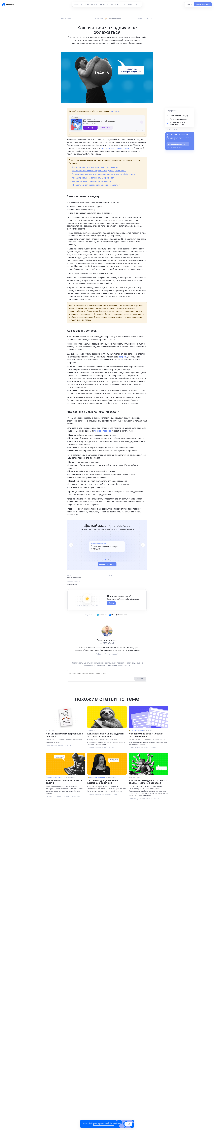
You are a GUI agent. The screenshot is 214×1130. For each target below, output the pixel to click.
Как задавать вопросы (178, 119)
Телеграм (103, 615)
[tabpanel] (107, 546)
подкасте (114, 111)
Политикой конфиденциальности (103, 1125)
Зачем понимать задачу (179, 115)
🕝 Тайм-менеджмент (54, 777)
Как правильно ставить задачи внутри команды (95, 167)
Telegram (100, 654)
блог (69, 19)
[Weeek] (7, 4)
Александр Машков (74, 577)
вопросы (123, 357)
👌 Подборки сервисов (96, 777)
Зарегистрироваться (107, 564)
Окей (128, 1124)
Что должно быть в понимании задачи (177, 123)
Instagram (111, 654)
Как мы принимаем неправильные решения (93, 178)
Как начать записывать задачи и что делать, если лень (99, 171)
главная (64, 19)
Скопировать (123, 615)
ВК (112, 615)
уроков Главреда (102, 431)
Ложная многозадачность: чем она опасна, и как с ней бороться (103, 174)
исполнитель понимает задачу (117, 148)
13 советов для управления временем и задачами (96, 185)
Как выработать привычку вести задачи (91, 181)
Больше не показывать (174, 148)
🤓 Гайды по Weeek (136, 730)
